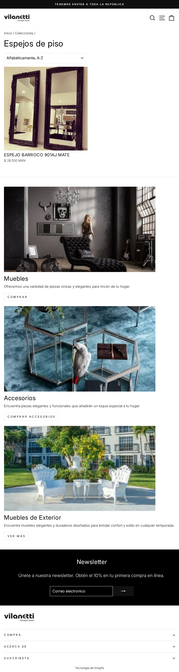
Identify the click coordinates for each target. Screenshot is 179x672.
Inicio (8, 33)
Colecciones (24, 33)
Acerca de (15, 646)
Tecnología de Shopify (89, 668)
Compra (12, 635)
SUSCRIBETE (17, 658)
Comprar (17, 297)
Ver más (16, 536)
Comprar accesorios (31, 416)
